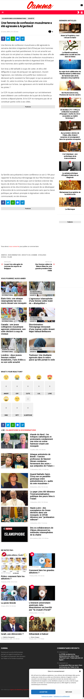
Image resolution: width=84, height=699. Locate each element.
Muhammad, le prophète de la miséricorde (70, 193)
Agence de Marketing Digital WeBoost (21, 689)
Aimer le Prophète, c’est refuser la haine (70, 36)
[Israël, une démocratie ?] (14, 624)
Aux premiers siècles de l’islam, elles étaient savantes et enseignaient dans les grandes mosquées (70, 136)
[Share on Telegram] (22, 39)
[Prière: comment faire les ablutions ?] (14, 563)
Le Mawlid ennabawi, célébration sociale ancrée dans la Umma (70, 54)
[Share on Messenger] (17, 39)
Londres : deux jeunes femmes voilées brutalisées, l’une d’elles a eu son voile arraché (13, 358)
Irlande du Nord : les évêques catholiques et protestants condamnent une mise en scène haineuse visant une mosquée (41, 440)
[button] (80, 671)
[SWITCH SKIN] (78, 12)
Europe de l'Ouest (8, 349)
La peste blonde (8, 603)
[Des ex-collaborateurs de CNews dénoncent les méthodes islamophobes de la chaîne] (14, 534)
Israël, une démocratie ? (12, 634)
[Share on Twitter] (8, 39)
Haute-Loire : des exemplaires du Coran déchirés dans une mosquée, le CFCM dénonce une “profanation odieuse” (42, 514)
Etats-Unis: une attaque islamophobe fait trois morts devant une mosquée (13, 300)
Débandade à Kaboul (38, 634)
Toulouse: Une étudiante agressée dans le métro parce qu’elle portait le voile (42, 357)
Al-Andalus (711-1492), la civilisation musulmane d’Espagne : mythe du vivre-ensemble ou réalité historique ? (70, 114)
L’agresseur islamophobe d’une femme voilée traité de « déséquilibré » (41, 300)
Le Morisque (70, 209)
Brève (4, 255)
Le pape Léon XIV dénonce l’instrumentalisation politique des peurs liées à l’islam (42, 495)
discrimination (15, 255)
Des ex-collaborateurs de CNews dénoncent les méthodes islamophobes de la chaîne (41, 531)
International (7, 295)
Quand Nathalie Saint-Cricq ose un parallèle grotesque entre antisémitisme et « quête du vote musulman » (41, 479)
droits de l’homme (30, 255)
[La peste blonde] (14, 593)
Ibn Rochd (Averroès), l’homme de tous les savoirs (70, 94)
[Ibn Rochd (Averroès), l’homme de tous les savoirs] (70, 85)
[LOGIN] (82, 12)
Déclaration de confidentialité (62, 696)
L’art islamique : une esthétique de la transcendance (69, 156)
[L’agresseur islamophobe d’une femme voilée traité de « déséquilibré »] (42, 289)
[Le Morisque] (70, 202)
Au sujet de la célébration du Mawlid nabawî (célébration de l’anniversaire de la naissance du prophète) (70, 74)
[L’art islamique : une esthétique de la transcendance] (70, 147)
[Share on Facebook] (3, 39)
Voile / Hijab (7, 257)
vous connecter (14, 246)
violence (42, 255)
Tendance (4, 554)
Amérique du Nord (8, 293)
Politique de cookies (47, 696)
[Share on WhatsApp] (13, 39)
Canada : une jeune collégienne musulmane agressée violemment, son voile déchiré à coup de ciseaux (13, 329)
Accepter (43, 692)
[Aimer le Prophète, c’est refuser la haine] (70, 28)
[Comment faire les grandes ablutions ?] (42, 560)
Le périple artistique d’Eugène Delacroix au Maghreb (69, 175)
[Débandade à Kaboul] (42, 624)
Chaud (32, 554)
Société (33, 295)
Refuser (69, 692)
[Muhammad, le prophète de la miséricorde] (70, 185)
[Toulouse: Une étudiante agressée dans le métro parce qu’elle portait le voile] (42, 345)
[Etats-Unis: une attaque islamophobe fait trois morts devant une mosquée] (14, 289)
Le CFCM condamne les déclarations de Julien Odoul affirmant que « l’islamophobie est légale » (71, 657)
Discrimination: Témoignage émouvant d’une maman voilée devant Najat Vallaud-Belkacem (42, 328)
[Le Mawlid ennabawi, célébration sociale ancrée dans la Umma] (70, 45)
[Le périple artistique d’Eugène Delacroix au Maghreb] (70, 166)
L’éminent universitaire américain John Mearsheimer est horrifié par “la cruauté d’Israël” (40, 606)
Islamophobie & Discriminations (36, 292)
